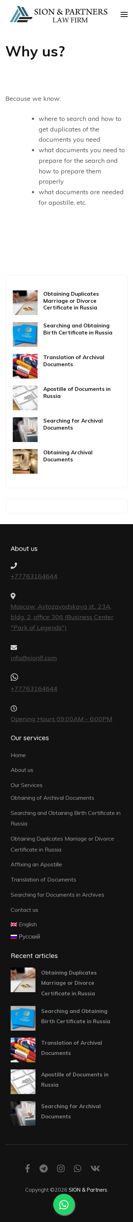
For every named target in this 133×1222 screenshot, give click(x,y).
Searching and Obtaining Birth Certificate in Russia (77, 329)
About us (22, 769)
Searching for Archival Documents (73, 424)
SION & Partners (88, 1189)
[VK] (95, 1169)
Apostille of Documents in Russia (77, 392)
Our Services (27, 784)
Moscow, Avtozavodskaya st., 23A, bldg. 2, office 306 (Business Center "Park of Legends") (62, 616)
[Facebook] (27, 1169)
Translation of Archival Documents (73, 360)
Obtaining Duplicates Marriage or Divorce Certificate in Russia (71, 300)
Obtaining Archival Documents (68, 455)
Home (18, 755)
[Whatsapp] (77, 1169)
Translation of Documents (43, 879)
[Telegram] (43, 1169)
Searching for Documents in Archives (57, 894)
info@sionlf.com (34, 658)
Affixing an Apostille (36, 864)
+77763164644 (34, 576)
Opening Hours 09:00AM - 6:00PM (61, 719)
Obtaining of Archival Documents (52, 797)
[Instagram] (61, 1169)
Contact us (24, 909)
